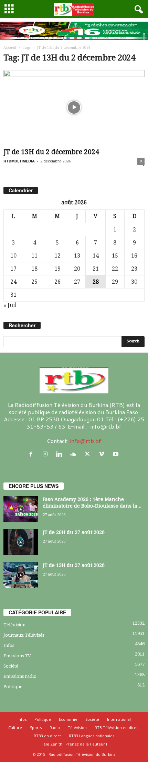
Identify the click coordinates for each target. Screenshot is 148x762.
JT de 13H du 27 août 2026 (74, 565)
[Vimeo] (103, 454)
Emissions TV (17, 655)
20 (77, 268)
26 (57, 281)
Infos (8, 645)
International (119, 719)
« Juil (10, 305)
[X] (89, 454)
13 (77, 255)
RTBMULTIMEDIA (19, 160)
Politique (12, 686)
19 (57, 268)
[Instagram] (47, 454)
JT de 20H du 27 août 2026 (74, 532)
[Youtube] (116, 454)
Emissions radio (19, 676)
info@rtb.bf (85, 441)
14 (96, 255)
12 (57, 255)
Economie (68, 719)
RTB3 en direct (47, 735)
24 (13, 281)
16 (134, 255)
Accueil (9, 47)
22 (115, 268)
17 (13, 268)
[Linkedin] (61, 454)
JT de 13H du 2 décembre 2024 (51, 152)
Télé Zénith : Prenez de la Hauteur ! (74, 744)
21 (96, 268)
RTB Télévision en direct (117, 727)
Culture (15, 727)
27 (77, 281)
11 (34, 255)
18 (34, 268)
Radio (55, 727)
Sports (36, 727)
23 (134, 268)
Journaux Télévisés (23, 635)
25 (34, 281)
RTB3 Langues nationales (91, 735)
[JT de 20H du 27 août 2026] (20, 542)
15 (115, 255)
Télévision (14, 624)
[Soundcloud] (75, 454)
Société (10, 666)
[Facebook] (32, 454)
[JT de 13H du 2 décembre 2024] (74, 107)
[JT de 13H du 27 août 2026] (20, 575)
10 (13, 255)
